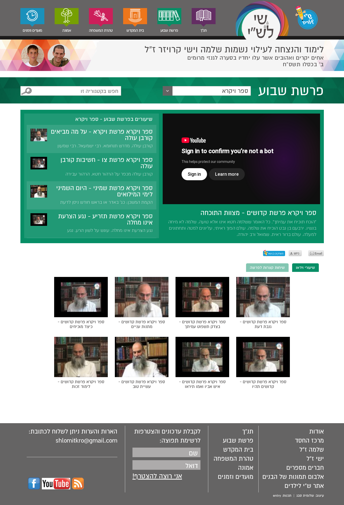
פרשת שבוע (169, 30)
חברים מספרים (305, 468)
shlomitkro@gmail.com (86, 440)
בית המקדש (135, 30)
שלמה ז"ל (311, 449)
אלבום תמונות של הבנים (293, 477)
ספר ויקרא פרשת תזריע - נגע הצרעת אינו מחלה (105, 219)
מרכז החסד (309, 440)
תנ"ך (203, 30)
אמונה (66, 30)
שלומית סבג (305, 495)
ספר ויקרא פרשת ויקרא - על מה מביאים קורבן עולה (102, 135)
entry (277, 495)
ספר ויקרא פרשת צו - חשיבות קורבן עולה (106, 163)
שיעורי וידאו (305, 267)
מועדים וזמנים (32, 30)
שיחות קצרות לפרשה (267, 267)
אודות (316, 431)
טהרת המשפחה (101, 30)
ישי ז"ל (315, 458)
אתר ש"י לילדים (304, 486)
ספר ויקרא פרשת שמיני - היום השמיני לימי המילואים (104, 191)
